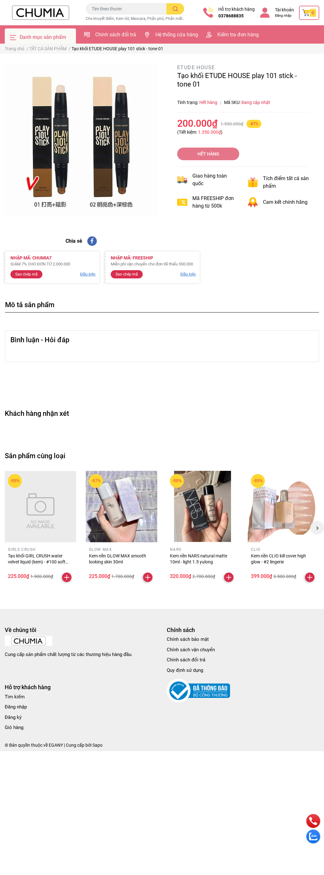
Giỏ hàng (14, 727)
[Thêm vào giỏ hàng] (67, 577)
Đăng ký (13, 717)
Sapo (97, 745)
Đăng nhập (283, 16)
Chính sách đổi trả (115, 35)
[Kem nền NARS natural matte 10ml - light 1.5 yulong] (202, 506)
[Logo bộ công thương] (198, 690)
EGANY (56, 745)
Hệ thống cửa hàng (176, 35)
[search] (175, 9)
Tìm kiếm (15, 697)
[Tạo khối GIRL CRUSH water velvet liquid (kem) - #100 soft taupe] (40, 506)
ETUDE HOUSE (196, 67)
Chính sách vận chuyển (191, 650)
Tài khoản (284, 9)
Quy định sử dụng (185, 670)
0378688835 (231, 15)
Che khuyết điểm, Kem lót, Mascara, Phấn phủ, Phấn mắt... (135, 18)
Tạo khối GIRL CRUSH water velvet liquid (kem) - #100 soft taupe (36, 562)
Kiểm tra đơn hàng (238, 35)
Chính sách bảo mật (188, 639)
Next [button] (317, 528)
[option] (81, 140)
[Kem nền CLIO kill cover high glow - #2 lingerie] (283, 506)
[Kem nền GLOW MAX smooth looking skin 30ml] (121, 506)
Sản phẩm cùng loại (35, 456)
